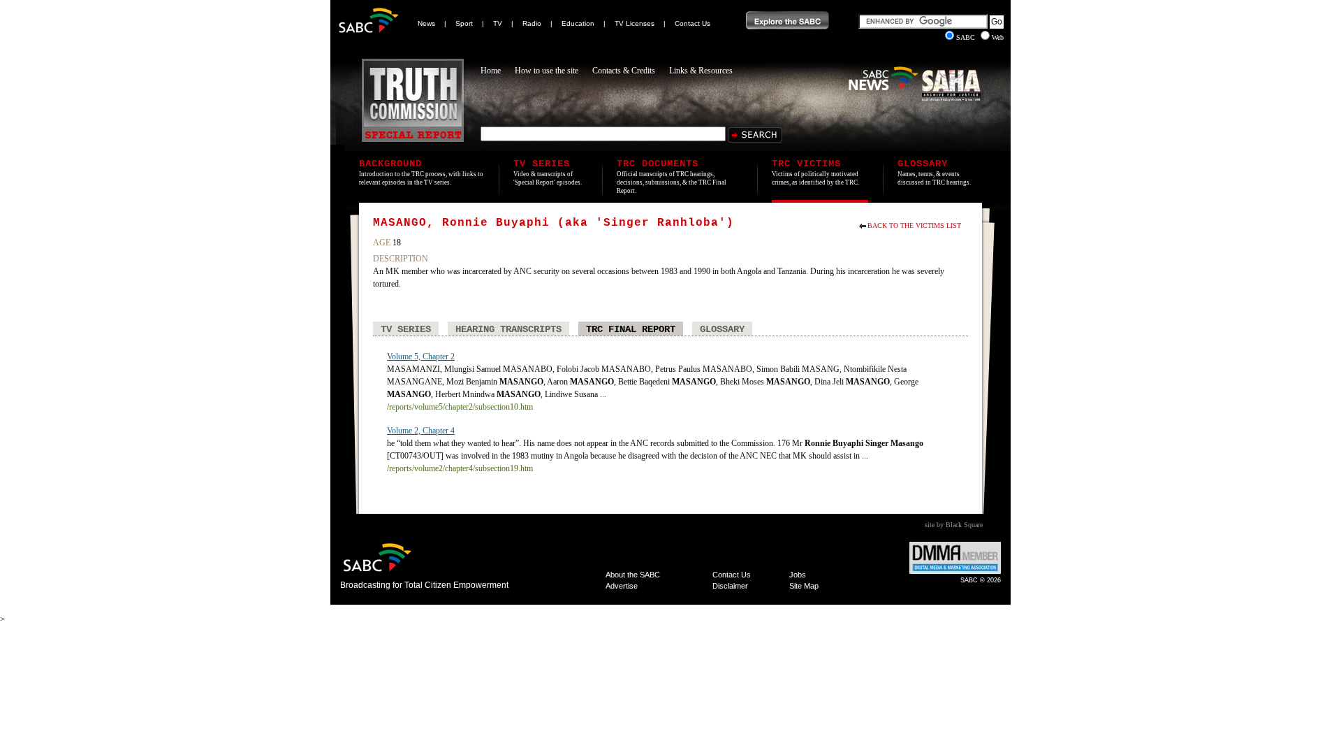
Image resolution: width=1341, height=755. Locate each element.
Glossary (722, 329)
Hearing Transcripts (508, 329)
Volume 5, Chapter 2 (421, 356)
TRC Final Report (630, 329)
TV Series (406, 329)
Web (998, 37)
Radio (531, 23)
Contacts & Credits (623, 70)
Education (578, 23)
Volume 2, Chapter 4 (421, 431)
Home (491, 70)
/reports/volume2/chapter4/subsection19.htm (460, 468)
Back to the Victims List (914, 225)
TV (497, 23)
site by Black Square (954, 524)
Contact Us (692, 23)
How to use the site (546, 70)
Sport (464, 23)
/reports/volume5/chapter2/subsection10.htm (460, 407)
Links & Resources (701, 70)
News (426, 23)
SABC (966, 37)
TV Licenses (634, 23)
